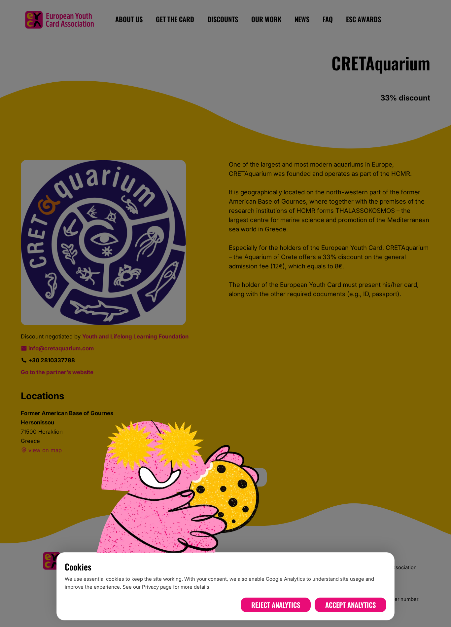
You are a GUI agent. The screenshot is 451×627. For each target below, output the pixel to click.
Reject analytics (275, 605)
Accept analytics (350, 605)
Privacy (151, 587)
